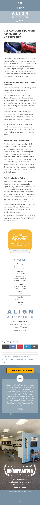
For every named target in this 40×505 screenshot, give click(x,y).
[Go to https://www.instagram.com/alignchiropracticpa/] (21, 3)
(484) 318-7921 (20, 7)
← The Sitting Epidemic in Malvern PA (15, 357)
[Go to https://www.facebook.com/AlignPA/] (18, 3)
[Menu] (20, 501)
